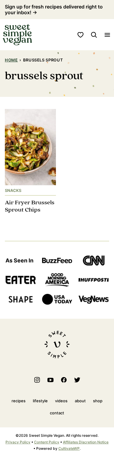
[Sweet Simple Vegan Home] (17, 34)
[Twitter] (77, 380)
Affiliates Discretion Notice (86, 442)
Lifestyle (40, 400)
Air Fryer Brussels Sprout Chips (29, 206)
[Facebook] (64, 380)
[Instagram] (37, 380)
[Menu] (107, 34)
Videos (61, 400)
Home (11, 60)
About (80, 400)
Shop (97, 400)
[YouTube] (50, 380)
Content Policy (46, 442)
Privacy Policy (17, 442)
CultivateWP (69, 448)
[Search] (94, 34)
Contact (57, 412)
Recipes (19, 400)
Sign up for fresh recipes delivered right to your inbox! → (54, 9)
